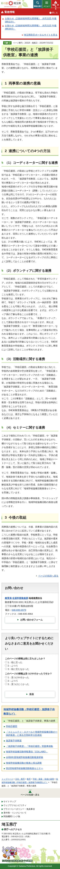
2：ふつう (13, 665)
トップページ (7, 779)
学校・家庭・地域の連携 (43, 779)
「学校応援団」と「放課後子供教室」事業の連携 (30, 721)
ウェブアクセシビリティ (15, 805)
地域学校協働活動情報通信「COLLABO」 (27, 751)
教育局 (8, 598)
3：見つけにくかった (18, 684)
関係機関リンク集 (12, 816)
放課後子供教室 (14, 740)
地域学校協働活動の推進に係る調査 (24, 763)
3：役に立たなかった (18, 669)
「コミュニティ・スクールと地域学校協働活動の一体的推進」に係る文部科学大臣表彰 (31, 733)
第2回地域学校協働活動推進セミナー (24, 768)
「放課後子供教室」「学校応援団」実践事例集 (29, 746)
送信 (31, 694)
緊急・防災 (55, 6)
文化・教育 (20, 779)
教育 (29, 779)
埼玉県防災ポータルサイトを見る (40, 35)
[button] (37, 4)
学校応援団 (11, 726)
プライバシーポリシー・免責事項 (19, 809)
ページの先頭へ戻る (48, 576)
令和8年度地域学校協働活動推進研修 (24, 757)
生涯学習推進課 (20, 598)
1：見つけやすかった (18, 677)
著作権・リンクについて (15, 813)
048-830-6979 (19, 610)
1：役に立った (15, 662)
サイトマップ (10, 801)
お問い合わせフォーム (31, 619)
